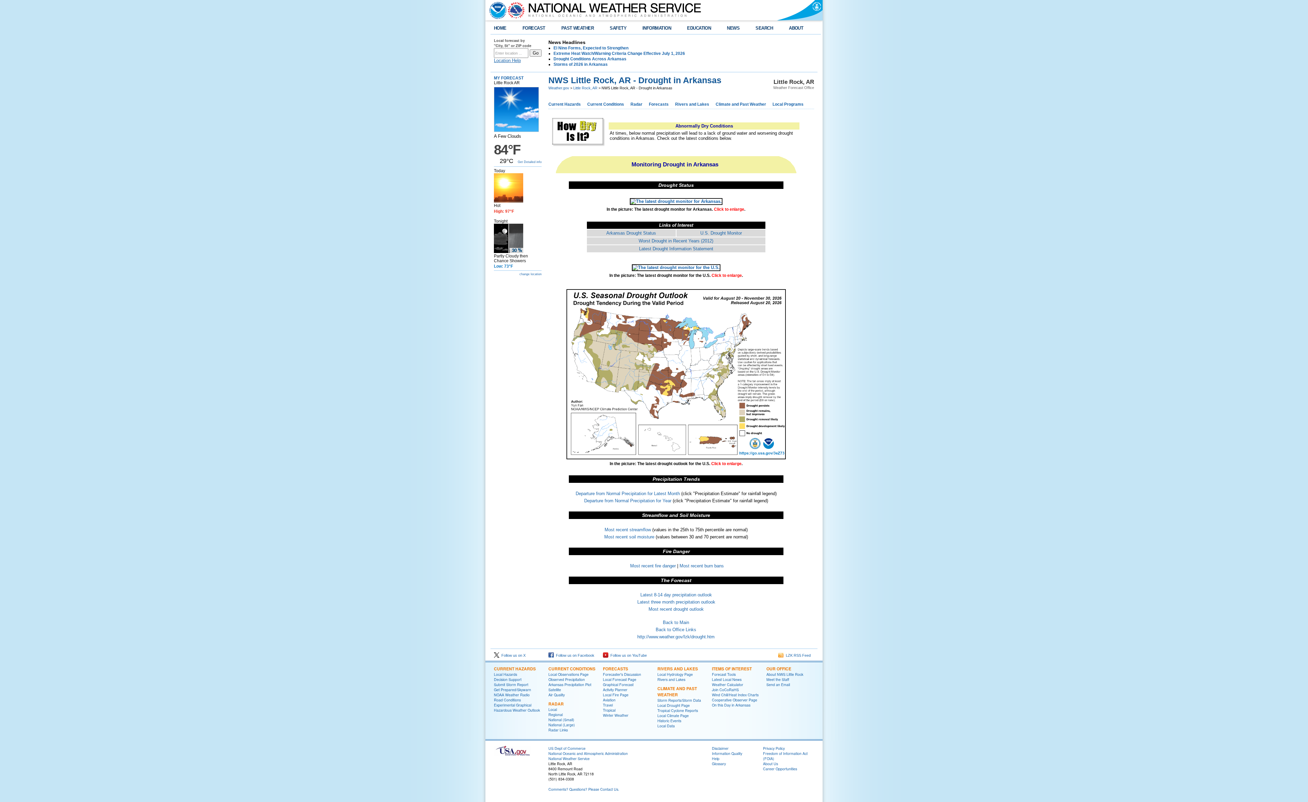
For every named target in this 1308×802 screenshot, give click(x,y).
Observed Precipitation (566, 679)
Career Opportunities (780, 768)
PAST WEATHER (577, 28)
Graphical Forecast (618, 684)
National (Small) (561, 719)
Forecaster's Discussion (622, 674)
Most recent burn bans (702, 565)
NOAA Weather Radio (512, 694)
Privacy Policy (774, 748)
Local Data (666, 725)
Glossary (719, 763)
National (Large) (561, 724)
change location (530, 274)
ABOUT (796, 28)
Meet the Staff (777, 679)
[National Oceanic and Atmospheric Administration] (496, 10)
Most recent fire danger (653, 565)
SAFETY (618, 28)
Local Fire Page (615, 694)
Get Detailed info (530, 162)
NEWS (733, 28)
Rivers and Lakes (692, 104)
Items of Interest (732, 669)
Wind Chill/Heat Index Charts (735, 694)
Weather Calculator (727, 684)
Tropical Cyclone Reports (677, 710)
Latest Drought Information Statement (676, 248)
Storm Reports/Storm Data (679, 700)
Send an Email (778, 684)
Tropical (609, 710)
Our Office (778, 669)
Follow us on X (512, 655)
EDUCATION (699, 28)
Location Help (507, 60)
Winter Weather (615, 715)
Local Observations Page (568, 674)
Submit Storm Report (511, 684)
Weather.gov (558, 88)
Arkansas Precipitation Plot (569, 684)
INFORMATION (656, 28)
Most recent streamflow (628, 529)
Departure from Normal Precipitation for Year (627, 500)
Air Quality (556, 694)
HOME (500, 28)
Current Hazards (564, 104)
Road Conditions (507, 699)
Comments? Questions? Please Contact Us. (583, 789)
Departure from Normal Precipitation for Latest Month (628, 493)
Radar (636, 104)
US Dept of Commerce (567, 748)
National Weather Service (569, 758)
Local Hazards (505, 674)
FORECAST (534, 28)
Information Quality (727, 753)
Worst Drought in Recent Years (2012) (676, 240)
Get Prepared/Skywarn (512, 689)
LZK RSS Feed (797, 655)
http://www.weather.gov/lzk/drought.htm (676, 636)
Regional (555, 714)
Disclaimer (720, 748)
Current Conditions (605, 104)
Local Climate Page (673, 715)
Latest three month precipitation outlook (676, 602)
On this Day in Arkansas (731, 705)
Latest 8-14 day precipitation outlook (676, 594)
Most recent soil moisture (629, 536)
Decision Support (507, 679)
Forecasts (659, 104)
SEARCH (764, 28)
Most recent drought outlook (676, 609)
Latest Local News (727, 679)
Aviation (609, 699)
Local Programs (788, 104)
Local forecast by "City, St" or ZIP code (512, 43)
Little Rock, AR (585, 88)
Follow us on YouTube (627, 655)
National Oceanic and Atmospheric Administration (588, 753)
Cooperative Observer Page (734, 699)
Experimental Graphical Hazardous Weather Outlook (517, 707)
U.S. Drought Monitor (721, 233)
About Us (770, 763)
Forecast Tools (724, 674)
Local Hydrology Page (675, 674)
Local (552, 709)
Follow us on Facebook (574, 655)
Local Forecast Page (619, 679)
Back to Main (676, 622)
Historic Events (669, 720)
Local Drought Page (673, 705)
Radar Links (558, 729)
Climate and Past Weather (741, 104)
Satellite (554, 689)
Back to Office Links (676, 629)
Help (715, 758)
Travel (608, 705)
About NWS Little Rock (784, 674)
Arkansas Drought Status (631, 233)
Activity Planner (615, 689)
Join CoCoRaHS (725, 689)
